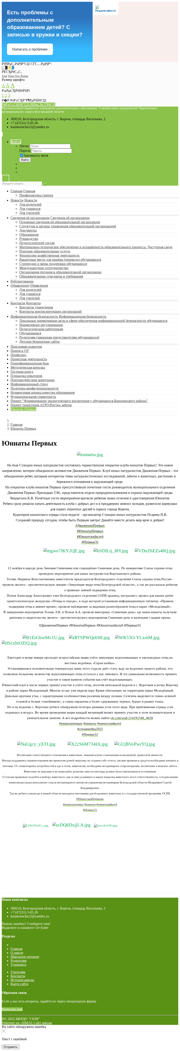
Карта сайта (19, 984)
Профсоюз (18, 355)
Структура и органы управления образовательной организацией (67, 226)
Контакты (18, 303)
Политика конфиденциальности (35, 388)
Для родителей (30, 204)
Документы (28, 230)
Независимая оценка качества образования (43, 392)
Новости (17, 200)
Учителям (18, 972)
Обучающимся (30, 333)
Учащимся (18, 964)
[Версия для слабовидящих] (5, 179)
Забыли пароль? (31, 164)
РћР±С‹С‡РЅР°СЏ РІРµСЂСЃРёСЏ (28, 104)
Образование (29, 234)
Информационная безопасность (34, 316)
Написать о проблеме (30, 49)
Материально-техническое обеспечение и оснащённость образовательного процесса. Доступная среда (95, 247)
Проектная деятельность (29, 359)
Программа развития (26, 346)
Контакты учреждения (36, 307)
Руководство (28, 239)
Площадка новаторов (26, 376)
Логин (24, 146)
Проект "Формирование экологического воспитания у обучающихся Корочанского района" (79, 401)
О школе (17, 953)
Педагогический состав (37, 243)
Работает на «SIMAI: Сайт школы (27, 1023)
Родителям (19, 960)
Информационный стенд (29, 384)
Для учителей (29, 213)
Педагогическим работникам (41, 329)
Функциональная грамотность (33, 397)
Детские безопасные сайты (39, 341)
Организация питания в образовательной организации (60, 272)
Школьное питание (25, 957)
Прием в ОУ (20, 351)
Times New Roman (18, 76)
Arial (4, 76)
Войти (16, 142)
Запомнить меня (36, 155)
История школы (22, 980)
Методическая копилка (28, 367)
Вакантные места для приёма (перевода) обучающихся (60, 259)
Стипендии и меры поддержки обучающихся (53, 264)
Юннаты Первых (23, 409)
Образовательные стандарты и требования (51, 276)
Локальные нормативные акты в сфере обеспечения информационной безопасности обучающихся (93, 321)
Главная (16, 191)
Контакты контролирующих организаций (50, 311)
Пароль (24, 150)
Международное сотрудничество (43, 268)
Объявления (20, 285)
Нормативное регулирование (41, 325)
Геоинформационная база (30, 363)
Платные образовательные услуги (44, 251)
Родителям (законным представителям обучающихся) (59, 337)
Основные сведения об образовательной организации (59, 222)
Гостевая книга (22, 371)
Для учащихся (29, 208)
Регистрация (28, 168)
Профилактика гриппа (36, 195)
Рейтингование (22, 281)
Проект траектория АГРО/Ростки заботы (41, 405)
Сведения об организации (30, 218)
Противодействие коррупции (33, 380)
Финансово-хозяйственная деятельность (49, 255)
